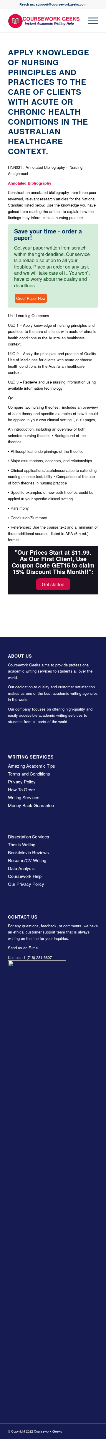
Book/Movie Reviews (28, 852)
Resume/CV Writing (27, 860)
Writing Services (23, 797)
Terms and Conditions (29, 774)
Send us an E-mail (23, 947)
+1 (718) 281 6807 (36, 957)
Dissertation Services (28, 836)
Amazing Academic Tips (31, 766)
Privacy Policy (22, 781)
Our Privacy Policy (26, 884)
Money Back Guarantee (31, 805)
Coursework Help (25, 876)
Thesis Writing (21, 844)
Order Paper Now (30, 298)
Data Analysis (21, 868)
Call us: (14, 957)
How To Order (21, 789)
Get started (53, 584)
